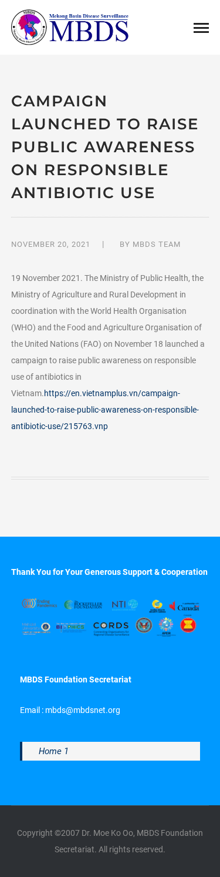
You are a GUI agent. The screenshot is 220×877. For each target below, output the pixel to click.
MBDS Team (157, 244)
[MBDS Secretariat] (69, 26)
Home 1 (54, 751)
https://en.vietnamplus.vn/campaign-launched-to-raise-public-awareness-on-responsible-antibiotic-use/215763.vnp (105, 410)
